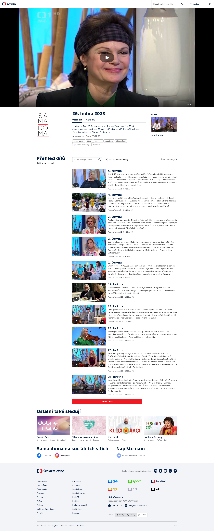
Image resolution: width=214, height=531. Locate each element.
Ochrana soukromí (68, 526)
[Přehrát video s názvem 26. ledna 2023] (107, 57)
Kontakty (76, 513)
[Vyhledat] (100, 159)
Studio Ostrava (78, 493)
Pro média (76, 481)
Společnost (109, 141)
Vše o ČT (40, 513)
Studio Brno (77, 489)
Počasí (39, 501)
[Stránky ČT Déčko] (112, 490)
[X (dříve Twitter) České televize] (170, 471)
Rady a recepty (79, 141)
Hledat (182, 3)
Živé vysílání (42, 485)
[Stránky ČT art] (132, 490)
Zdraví (89, 141)
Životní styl (98, 141)
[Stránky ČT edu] (155, 490)
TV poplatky (42, 489)
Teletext (40, 493)
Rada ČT (75, 497)
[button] (107, 57)
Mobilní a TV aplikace (45, 509)
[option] (120, 515)
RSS (175, 526)
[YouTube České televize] (165, 471)
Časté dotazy (77, 509)
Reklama (76, 485)
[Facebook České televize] (160, 471)
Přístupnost (81, 526)
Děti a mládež (120, 141)
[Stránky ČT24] (113, 482)
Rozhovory (96, 145)
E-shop (40, 505)
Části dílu (90, 119)
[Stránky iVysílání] (158, 482)
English (55, 526)
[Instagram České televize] (156, 471)
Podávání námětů (79, 505)
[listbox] (131, 515)
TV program (42, 481)
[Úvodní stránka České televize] (50, 471)
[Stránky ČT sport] (134, 482)
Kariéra (75, 501)
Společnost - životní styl (82, 145)
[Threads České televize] (175, 471)
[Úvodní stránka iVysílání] (11, 3)
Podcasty (40, 497)
